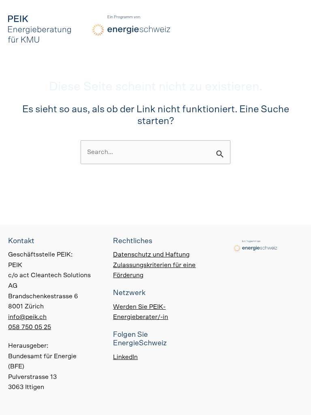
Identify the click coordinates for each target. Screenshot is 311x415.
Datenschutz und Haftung (151, 254)
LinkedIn (125, 357)
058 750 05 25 (29, 327)
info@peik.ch (27, 317)
